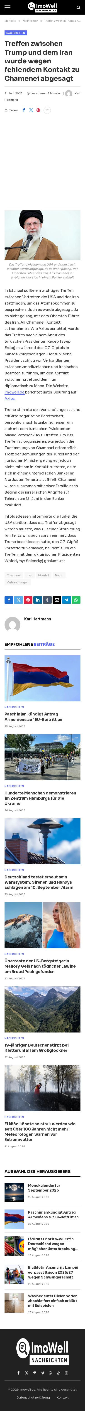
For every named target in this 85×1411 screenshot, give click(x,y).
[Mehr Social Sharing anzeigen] (47, 110)
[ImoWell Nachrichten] (42, 7)
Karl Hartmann (37, 619)
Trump (59, 575)
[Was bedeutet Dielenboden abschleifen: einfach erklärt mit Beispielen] (14, 1303)
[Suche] (78, 7)
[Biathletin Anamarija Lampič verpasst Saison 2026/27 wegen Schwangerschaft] (14, 1274)
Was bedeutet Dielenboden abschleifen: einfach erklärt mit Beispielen (52, 1301)
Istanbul (43, 575)
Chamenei (14, 575)
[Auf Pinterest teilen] (38, 110)
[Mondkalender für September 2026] (14, 1192)
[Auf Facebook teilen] (23, 110)
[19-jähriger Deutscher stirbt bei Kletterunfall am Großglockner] (42, 1009)
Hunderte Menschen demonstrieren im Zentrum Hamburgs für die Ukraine (40, 798)
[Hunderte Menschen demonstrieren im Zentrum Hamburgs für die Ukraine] (42, 757)
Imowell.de (15, 392)
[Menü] (7, 7)
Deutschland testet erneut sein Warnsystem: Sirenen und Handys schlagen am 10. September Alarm (39, 882)
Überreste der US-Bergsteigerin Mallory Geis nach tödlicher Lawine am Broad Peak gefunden (40, 966)
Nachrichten (15, 32)
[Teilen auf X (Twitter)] (31, 110)
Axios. (10, 398)
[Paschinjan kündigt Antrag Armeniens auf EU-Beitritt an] (42, 678)
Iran (29, 575)
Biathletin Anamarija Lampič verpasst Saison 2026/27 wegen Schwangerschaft (53, 1272)
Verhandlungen (18, 582)
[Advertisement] (42, 158)
